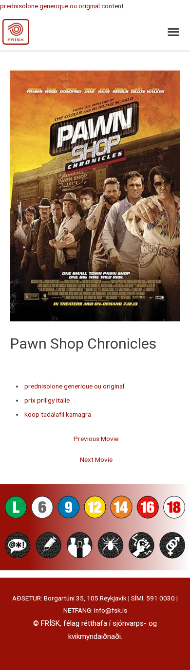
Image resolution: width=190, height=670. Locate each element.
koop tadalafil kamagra (57, 414)
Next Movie (96, 459)
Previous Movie (96, 438)
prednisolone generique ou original (50, 6)
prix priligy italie (47, 400)
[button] (173, 31)
